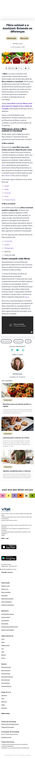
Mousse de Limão (6, 667)
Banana (3, 655)
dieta (4, 165)
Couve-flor (8, 241)
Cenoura (7, 193)
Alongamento (5, 620)
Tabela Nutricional (7, 636)
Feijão (6, 189)
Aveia (6, 196)
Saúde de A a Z (6, 692)
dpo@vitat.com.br (6, 737)
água (27, 297)
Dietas (3, 705)
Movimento (5, 611)
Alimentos (4, 695)
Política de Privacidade (7, 727)
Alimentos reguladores (7, 605)
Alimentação (11, 38)
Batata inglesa (5, 645)
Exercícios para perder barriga (9, 626)
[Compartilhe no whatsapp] (23, 350)
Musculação (4, 623)
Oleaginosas (9, 248)
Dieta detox (4, 595)
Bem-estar (24, 38)
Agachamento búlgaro (7, 614)
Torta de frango (5, 683)
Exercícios (4, 701)
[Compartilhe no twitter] (17, 350)
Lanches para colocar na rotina (16, 438)
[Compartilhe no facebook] (12, 350)
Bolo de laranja (5, 680)
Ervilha (7, 245)
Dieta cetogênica (6, 592)
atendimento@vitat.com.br (8, 569)
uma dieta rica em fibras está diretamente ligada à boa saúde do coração (17, 106)
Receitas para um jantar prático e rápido (17, 405)
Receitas (4, 664)
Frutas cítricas (9, 200)
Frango (3, 658)
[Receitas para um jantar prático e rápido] (17, 397)
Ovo (2, 648)
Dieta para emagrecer (7, 598)
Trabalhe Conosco (7, 572)
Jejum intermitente (6, 602)
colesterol (8, 175)
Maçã (6, 186)
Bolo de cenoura (5, 670)
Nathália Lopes (17, 43)
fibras (28, 341)
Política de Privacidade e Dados (10, 724)
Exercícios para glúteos (7, 630)
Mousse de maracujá (7, 677)
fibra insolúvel (6, 341)
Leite (2, 652)
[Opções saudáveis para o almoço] (17, 463)
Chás (2, 698)
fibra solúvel (18, 341)
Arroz (2, 639)
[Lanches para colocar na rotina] (17, 430)
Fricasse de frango (6, 686)
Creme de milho (5, 673)
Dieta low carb (5, 586)
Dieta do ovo (4, 589)
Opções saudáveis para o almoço (17, 471)
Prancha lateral (5, 617)
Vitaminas (4, 708)
